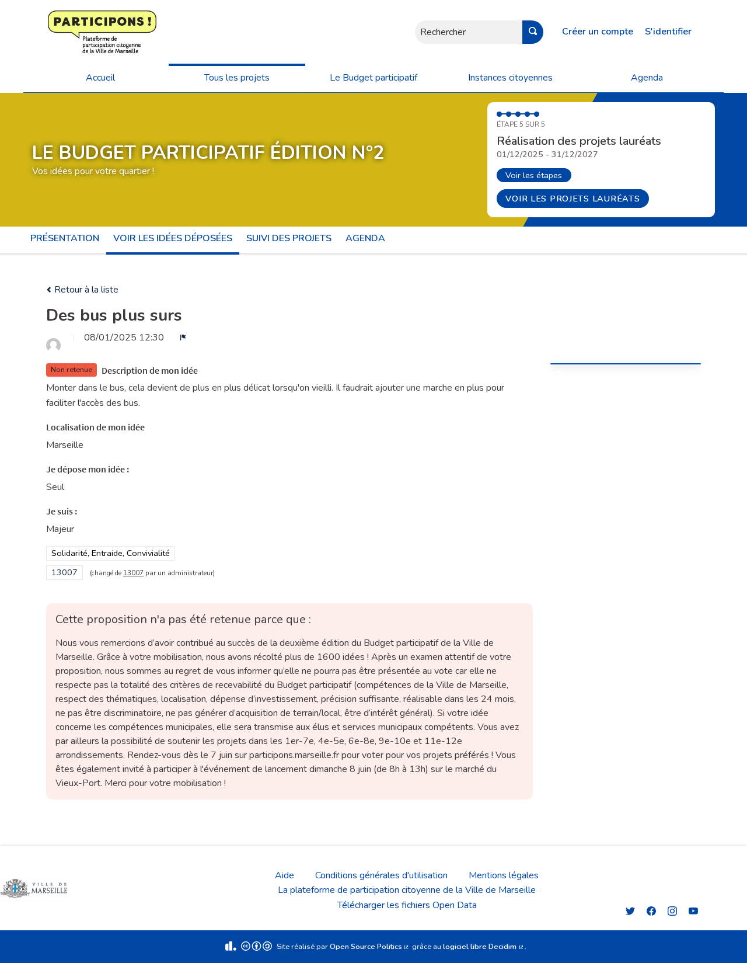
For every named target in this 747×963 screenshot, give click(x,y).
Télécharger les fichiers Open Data (407, 905)
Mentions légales (504, 875)
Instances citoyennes (510, 77)
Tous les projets (237, 77)
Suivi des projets (288, 238)
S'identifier (668, 31)
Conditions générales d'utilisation (381, 875)
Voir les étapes (533, 175)
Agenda (647, 77)
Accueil (100, 77)
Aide (284, 875)
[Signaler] (183, 337)
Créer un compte (597, 31)
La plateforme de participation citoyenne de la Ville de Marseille (407, 890)
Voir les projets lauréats (572, 198)
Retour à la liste (85, 289)
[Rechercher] (532, 32)
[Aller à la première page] (67, 32)
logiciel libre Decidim (484, 946)
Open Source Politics (370, 946)
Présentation (64, 238)
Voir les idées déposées (172, 238)
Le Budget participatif (373, 77)
